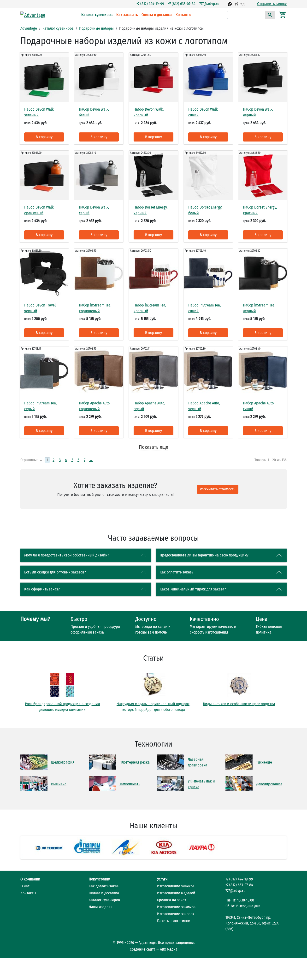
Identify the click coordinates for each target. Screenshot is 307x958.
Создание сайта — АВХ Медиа (153, 949)
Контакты (183, 14)
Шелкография (62, 762)
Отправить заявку (272, 3)
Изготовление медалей (176, 893)
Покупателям (99, 879)
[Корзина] (283, 14)
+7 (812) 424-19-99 (150, 3)
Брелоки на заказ (171, 900)
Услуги (162, 879)
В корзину (44, 137)
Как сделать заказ (103, 886)
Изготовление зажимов (176, 907)
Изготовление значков (176, 886)
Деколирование (269, 784)
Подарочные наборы (96, 28)
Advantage (28, 28)
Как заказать (127, 14)
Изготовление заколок (175, 914)
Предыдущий (14, 847)
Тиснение (264, 762)
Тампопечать (129, 784)
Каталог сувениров (96, 14)
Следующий (293, 847)
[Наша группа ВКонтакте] (242, 4)
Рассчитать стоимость (217, 489)
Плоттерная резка (134, 762)
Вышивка (58, 784)
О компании (30, 879)
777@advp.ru (209, 3)
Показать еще (153, 447)
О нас (25, 886)
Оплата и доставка (157, 14)
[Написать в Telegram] (236, 4)
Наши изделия (100, 907)
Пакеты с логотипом (173, 920)
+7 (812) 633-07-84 (181, 3)
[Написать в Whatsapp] (230, 4)
